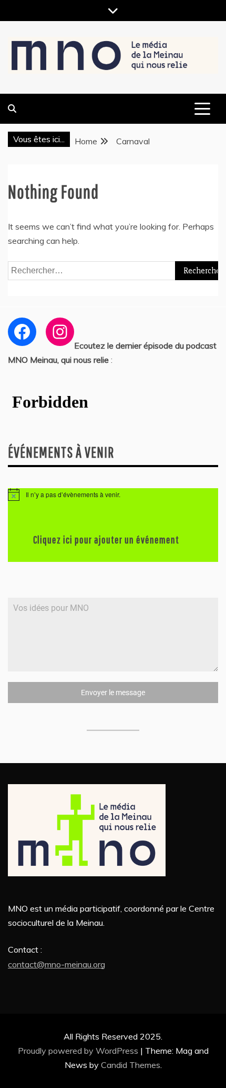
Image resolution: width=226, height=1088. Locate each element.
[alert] (113, 494)
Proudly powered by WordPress (79, 1050)
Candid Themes (130, 1065)
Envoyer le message (113, 692)
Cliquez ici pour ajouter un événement (106, 539)
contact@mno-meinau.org (56, 964)
